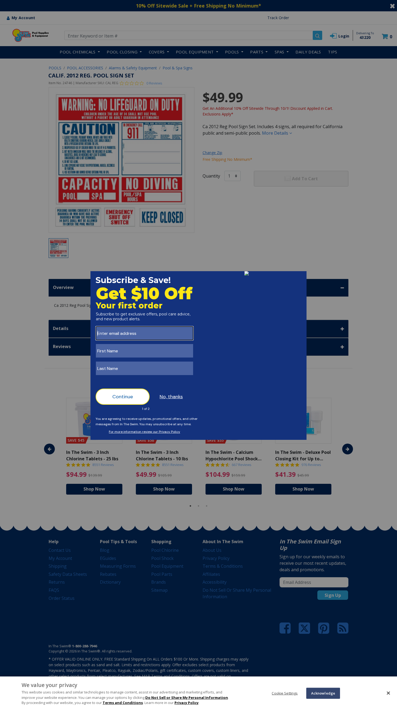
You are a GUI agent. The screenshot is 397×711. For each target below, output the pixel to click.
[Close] (388, 693)
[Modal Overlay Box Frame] (198, 355)
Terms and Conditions (123, 702)
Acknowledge (323, 692)
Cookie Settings (285, 692)
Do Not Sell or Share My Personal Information (186, 697)
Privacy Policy (186, 702)
